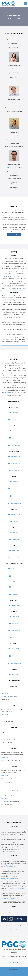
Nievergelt (6, 696)
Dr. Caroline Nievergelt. (11, 392)
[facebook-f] (10, 962)
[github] (17, 962)
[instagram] (15, 962)
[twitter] (12, 962)
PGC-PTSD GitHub (10, 167)
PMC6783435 (20, 280)
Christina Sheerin (15, 456)
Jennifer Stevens (15, 488)
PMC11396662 (22, 288)
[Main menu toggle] (25, 3)
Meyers (6, 778)
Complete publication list (14, 902)
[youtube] (14, 962)
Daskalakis (6, 801)
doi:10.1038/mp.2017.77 (9, 866)
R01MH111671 (4, 736)
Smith (5, 718)
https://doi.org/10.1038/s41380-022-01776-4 (11, 898)
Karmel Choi (16, 430)
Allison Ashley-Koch (16, 663)
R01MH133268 (4, 798)
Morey (5, 739)
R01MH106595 (4, 693)
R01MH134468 (4, 757)
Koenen (6, 760)
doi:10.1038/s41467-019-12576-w (10, 878)
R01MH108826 (4, 714)
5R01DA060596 (5, 775)
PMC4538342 (7, 276)
